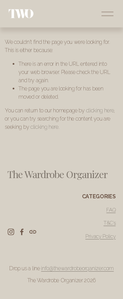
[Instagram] (11, 231)
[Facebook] (21, 231)
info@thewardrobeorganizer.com (77, 268)
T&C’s (109, 223)
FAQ (110, 210)
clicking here (100, 110)
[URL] (32, 231)
